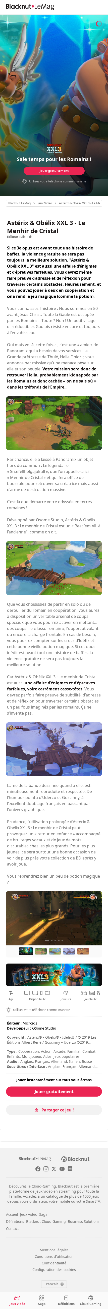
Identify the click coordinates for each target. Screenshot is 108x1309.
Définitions (15, 1221)
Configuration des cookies (54, 1269)
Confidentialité (54, 1263)
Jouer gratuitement (54, 171)
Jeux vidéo (28, 1214)
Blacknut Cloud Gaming (46, 1221)
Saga (43, 1214)
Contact (12, 1228)
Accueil (12, 1214)
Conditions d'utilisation (54, 1256)
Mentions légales (54, 1250)
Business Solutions (83, 1221)
